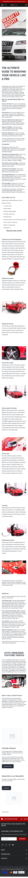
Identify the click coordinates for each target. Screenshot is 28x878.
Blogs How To (5, 812)
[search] (6, 5)
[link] (2, 844)
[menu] (2, 5)
